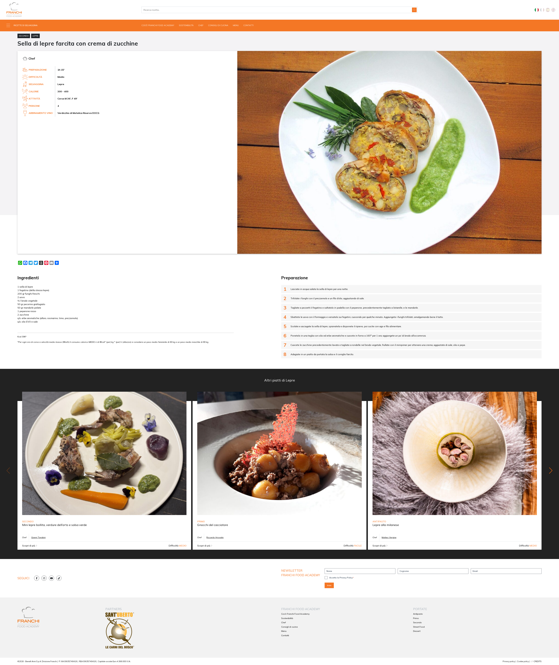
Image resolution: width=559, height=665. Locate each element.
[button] (70, 25)
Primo (416, 618)
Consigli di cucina (218, 25)
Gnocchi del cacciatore (212, 525)
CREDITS (537, 661)
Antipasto (418, 614)
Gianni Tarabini (38, 537)
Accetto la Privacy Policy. (341, 577)
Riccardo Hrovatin (215, 537)
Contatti (248, 25)
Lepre (35, 36)
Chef (201, 25)
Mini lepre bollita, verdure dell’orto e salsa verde (54, 525)
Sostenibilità (186, 25)
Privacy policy (509, 661)
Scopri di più (29, 545)
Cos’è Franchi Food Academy (157, 25)
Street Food (419, 627)
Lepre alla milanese (386, 525)
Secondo (24, 36)
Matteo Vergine (389, 537)
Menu (236, 25)
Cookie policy (523, 661)
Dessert (416, 631)
